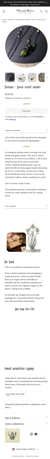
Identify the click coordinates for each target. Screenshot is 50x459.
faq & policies (12, 418)
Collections (10, 19)
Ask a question (10, 206)
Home (4, 19)
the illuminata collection (23, 19)
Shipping (8, 98)
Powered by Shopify (32, 456)
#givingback (33, 141)
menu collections (14, 424)
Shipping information (12, 130)
